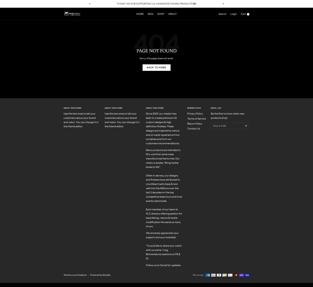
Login (233, 13)
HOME (140, 13)
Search (223, 13)
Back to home (156, 67)
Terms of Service (196, 118)
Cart (245, 13)
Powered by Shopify (100, 275)
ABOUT (172, 13)
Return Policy (194, 123)
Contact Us (193, 128)
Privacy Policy (195, 113)
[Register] (246, 126)
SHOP (160, 13)
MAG (150, 13)
